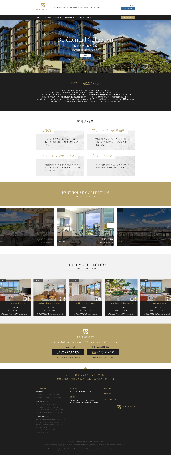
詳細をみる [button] (85, 55)
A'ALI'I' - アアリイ (51, 407)
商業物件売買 (69, 17)
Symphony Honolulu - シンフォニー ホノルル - (49, 412)
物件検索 (128, 17)
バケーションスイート (84, 17)
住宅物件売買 (58, 17)
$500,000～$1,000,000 (52, 395)
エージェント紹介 (75, 403)
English (131, 5)
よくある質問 (73, 388)
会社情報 (47, 17)
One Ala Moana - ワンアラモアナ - (46, 430)
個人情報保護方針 (87, 403)
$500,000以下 (40, 395)
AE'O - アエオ (40, 407)
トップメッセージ (82, 400)
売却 (76, 391)
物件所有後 (82, 391)
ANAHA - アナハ (40, 404)
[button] (13, 46)
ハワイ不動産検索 (41, 388)
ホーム (39, 17)
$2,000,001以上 (56, 397)
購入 (71, 391)
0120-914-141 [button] (105, 352)
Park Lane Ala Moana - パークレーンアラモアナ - (50, 409)
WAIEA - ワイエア (52, 404)
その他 (89, 391)
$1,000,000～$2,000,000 (43, 397)
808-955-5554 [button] (69, 352)
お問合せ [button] (129, 9)
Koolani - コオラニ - (42, 432)
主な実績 (91, 400)
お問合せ (96, 403)
